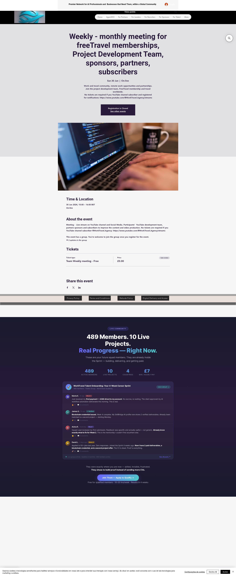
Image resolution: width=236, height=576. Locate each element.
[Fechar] (233, 572)
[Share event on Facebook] (67, 288)
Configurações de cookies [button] (195, 572)
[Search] (175, 12)
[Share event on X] (73, 288)
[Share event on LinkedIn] (79, 288)
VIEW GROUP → (163, 387)
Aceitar (225, 572)
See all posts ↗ (164, 457)
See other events (118, 111)
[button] (229, 38)
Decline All (213, 572)
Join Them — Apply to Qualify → (118, 477)
